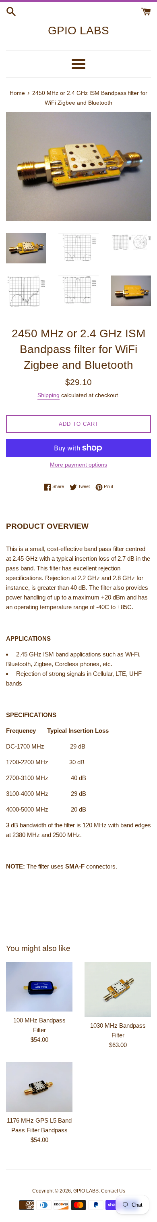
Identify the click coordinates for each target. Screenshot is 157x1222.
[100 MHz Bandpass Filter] (39, 987)
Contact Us (113, 1191)
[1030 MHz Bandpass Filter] (118, 989)
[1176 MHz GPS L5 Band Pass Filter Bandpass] (39, 1087)
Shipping (48, 395)
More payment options (78, 464)
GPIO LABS (78, 30)
